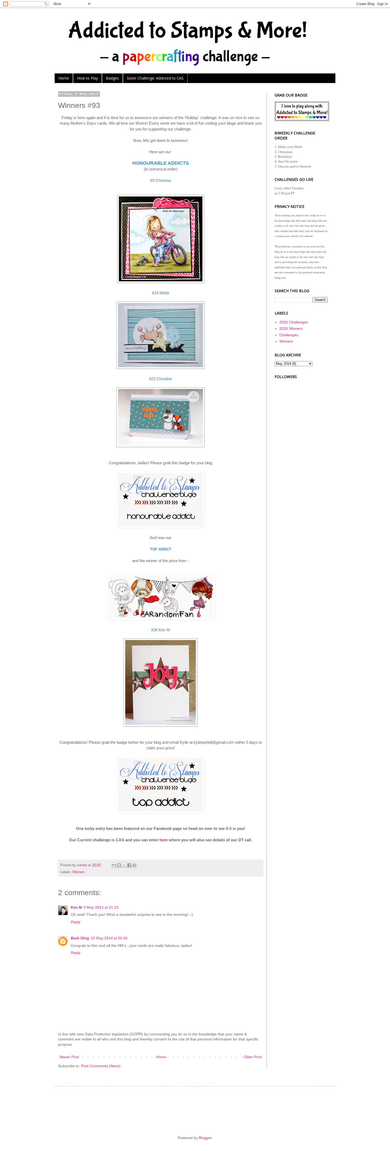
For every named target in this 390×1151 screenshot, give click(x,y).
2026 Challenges (293, 322)
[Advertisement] (301, 458)
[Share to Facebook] (129, 865)
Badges (112, 78)
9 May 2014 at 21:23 (101, 907)
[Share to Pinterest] (134, 865)
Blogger (205, 1138)
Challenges (288, 335)
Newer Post (69, 1057)
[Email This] (114, 865)
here (163, 840)
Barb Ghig (80, 938)
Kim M (76, 907)
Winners (78, 872)
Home (63, 78)
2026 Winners (291, 328)
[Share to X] (124, 865)
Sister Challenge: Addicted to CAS (155, 78)
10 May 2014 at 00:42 (109, 938)
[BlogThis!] (119, 865)
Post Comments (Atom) (100, 1066)
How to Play (87, 78)
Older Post (253, 1057)
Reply (75, 922)
